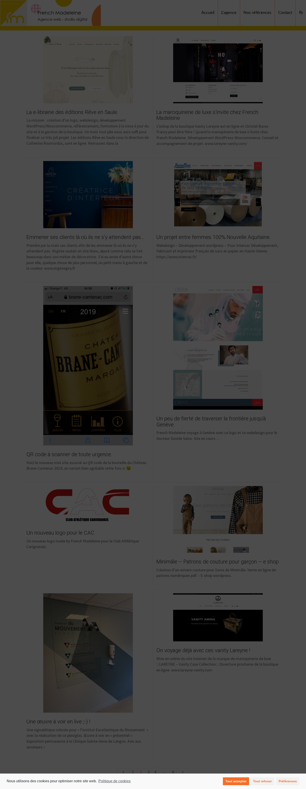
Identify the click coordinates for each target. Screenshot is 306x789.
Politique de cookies (114, 781)
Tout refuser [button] (262, 781)
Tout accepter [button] (235, 781)
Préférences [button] (288, 781)
